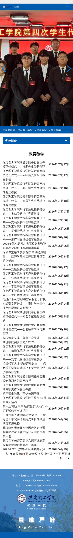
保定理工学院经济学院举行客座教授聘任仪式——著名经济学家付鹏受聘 (24, 329)
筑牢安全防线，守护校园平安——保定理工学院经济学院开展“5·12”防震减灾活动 (25, 397)
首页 (41, 453)
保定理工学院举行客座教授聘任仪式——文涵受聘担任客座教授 (24, 220)
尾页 (64, 453)
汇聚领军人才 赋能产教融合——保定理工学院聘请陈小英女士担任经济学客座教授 (24, 367)
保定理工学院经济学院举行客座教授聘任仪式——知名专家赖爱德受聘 (24, 316)
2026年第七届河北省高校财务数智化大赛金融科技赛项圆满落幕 (24, 245)
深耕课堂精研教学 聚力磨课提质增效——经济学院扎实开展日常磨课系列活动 (24, 256)
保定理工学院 (25, 130)
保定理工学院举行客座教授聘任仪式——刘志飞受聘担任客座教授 (24, 357)
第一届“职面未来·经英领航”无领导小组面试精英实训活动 (25, 408)
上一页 (48, 453)
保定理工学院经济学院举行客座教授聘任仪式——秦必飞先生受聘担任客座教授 (24, 200)
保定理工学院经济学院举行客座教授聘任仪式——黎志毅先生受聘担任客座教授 (24, 187)
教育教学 (56, 130)
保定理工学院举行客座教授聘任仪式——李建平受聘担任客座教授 (24, 284)
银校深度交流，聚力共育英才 (21, 338)
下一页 (57, 453)
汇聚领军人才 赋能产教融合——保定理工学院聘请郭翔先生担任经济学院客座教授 (24, 419)
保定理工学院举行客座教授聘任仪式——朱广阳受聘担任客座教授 (24, 237)
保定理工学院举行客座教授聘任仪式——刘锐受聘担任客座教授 (24, 267)
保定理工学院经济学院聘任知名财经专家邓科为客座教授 (24, 378)
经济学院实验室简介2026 (19, 342)
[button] (4, 68)
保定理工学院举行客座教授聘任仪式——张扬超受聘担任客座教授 (24, 275)
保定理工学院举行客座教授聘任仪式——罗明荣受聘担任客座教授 (24, 228)
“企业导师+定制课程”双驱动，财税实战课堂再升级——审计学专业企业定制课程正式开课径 (24, 303)
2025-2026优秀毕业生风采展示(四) (24, 449)
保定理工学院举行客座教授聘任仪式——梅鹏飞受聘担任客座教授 (24, 348)
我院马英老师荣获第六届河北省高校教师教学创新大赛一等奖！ (24, 442)
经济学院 (42, 130)
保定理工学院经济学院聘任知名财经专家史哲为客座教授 (24, 387)
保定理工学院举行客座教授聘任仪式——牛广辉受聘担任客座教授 (24, 293)
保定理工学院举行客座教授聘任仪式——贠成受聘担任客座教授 (24, 211)
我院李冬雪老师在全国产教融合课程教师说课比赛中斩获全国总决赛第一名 (24, 432)
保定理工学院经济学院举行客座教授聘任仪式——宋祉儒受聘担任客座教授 (24, 175)
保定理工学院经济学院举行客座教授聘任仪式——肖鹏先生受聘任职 (24, 164)
